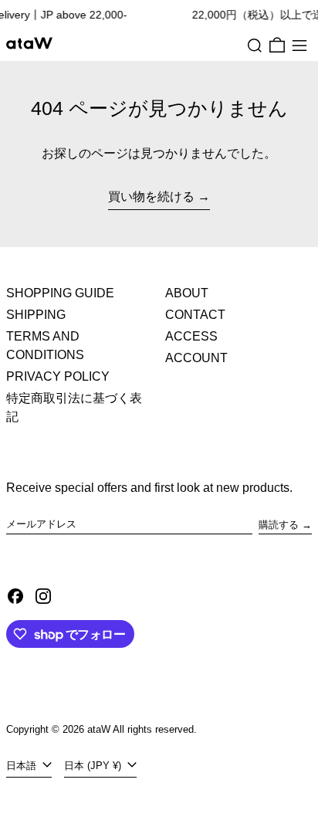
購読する (279, 524)
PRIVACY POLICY (58, 376)
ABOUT (186, 293)
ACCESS (191, 336)
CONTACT (195, 314)
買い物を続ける (151, 196)
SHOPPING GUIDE (60, 293)
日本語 (22, 765)
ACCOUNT (196, 357)
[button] (254, 45)
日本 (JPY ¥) (94, 765)
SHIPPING (36, 314)
